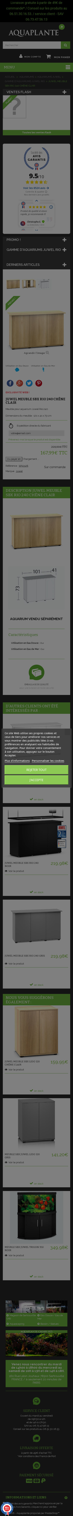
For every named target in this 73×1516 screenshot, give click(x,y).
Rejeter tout (36, 770)
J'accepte (36, 780)
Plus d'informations (17, 760)
